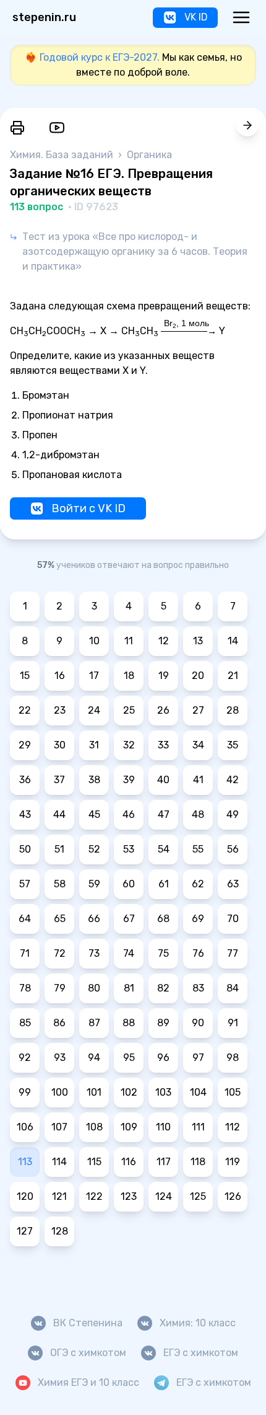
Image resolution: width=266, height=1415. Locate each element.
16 (59, 675)
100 (59, 1092)
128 (59, 1231)
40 (163, 780)
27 (198, 710)
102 (129, 1092)
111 (198, 1127)
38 (94, 780)
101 (94, 1092)
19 (163, 675)
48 (198, 814)
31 (94, 745)
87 (94, 1023)
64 (25, 919)
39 (129, 780)
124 (163, 1196)
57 (24, 884)
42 (232, 780)
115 (94, 1162)
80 (94, 988)
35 (232, 745)
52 (94, 849)
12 (163, 641)
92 (25, 1057)
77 (232, 953)
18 (129, 675)
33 (163, 745)
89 (163, 1023)
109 (129, 1127)
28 (232, 710)
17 (94, 675)
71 (25, 953)
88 (128, 1023)
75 (163, 953)
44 (59, 814)
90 (198, 1023)
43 (25, 814)
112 (232, 1127)
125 (198, 1196)
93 (60, 1057)
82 (163, 988)
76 (198, 953)
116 (128, 1162)
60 (128, 884)
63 (233, 884)
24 (94, 710)
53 (128, 849)
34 (198, 745)
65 (60, 919)
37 (59, 780)
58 (60, 884)
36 (25, 780)
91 (233, 1023)
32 (129, 745)
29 (25, 745)
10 (94, 641)
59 (94, 884)
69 (198, 919)
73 (94, 953)
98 (232, 1057)
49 (232, 814)
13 (198, 641)
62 (198, 884)
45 (94, 814)
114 (59, 1162)
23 (60, 710)
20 (198, 675)
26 (163, 710)
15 (25, 675)
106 (25, 1127)
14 (233, 641)
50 (25, 849)
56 (233, 849)
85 (25, 1023)
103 (163, 1092)
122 (94, 1196)
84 (232, 988)
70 (233, 919)
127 (25, 1231)
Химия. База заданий (63, 155)
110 (163, 1127)
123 (129, 1196)
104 (198, 1092)
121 (59, 1196)
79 (60, 988)
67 (129, 919)
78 (25, 988)
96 (163, 1057)
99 (25, 1092)
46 (128, 814)
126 (233, 1196)
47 (163, 814)
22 (25, 710)
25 (129, 710)
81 (129, 988)
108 (94, 1127)
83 (198, 988)
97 (198, 1057)
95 (129, 1057)
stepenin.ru (44, 17)
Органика (149, 155)
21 (233, 675)
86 (59, 1023)
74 (128, 953)
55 (198, 849)
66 (94, 919)
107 (59, 1127)
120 (25, 1196)
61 (163, 884)
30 (60, 745)
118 (198, 1162)
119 (232, 1162)
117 (164, 1162)
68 (163, 919)
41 (198, 780)
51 (59, 849)
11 (128, 641)
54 (163, 849)
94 (94, 1057)
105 (233, 1092)
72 (60, 953)
